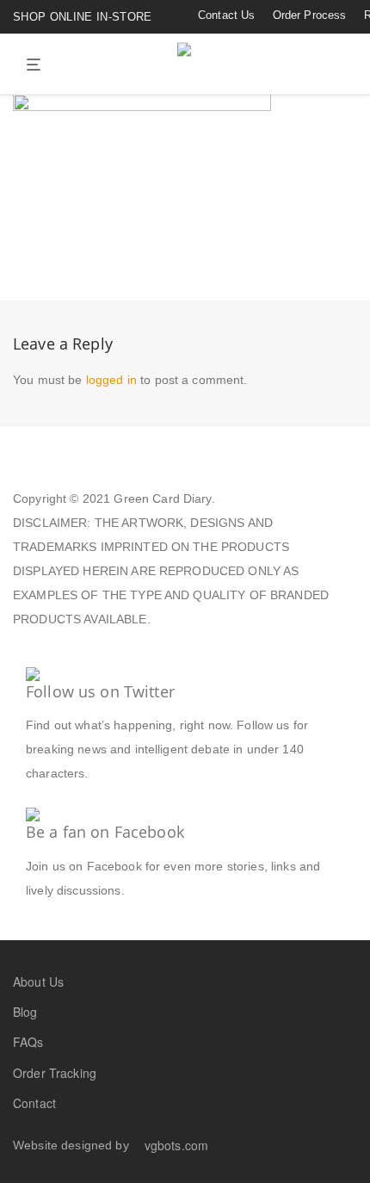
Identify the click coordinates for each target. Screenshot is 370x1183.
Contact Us (226, 15)
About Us (38, 981)
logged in (111, 380)
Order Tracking (54, 1072)
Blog (25, 1011)
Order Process (310, 15)
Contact (34, 1103)
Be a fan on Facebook (105, 831)
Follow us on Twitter (100, 691)
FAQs (28, 1041)
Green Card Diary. (164, 498)
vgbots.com (176, 1145)
